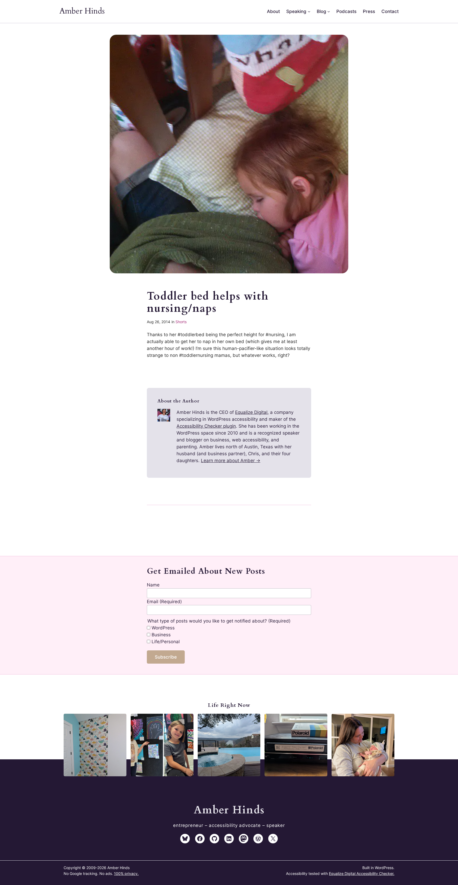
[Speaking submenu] (309, 11)
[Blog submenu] (328, 11)
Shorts (181, 321)
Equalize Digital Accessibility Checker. (361, 873)
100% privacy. (126, 873)
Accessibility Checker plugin (206, 426)
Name (153, 585)
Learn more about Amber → (230, 460)
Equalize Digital (251, 412)
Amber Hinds (82, 11)
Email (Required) (164, 601)
